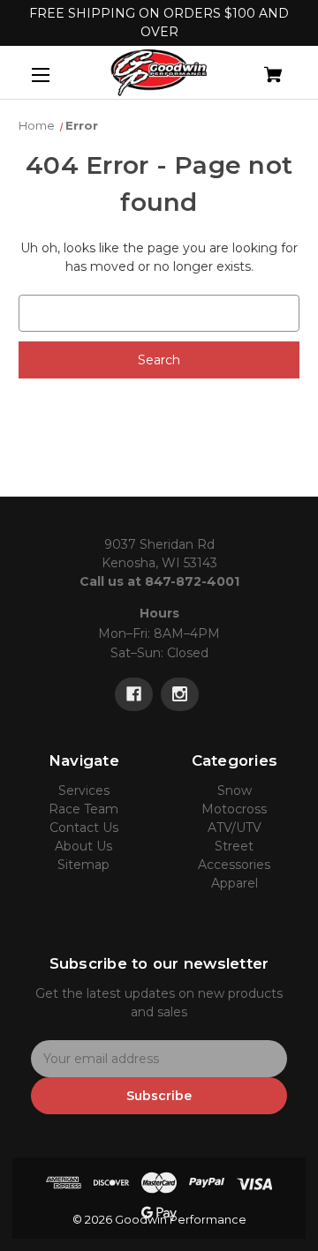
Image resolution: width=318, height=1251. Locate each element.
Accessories (234, 865)
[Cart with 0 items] (253, 67)
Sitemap (83, 865)
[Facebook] (134, 694)
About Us (83, 846)
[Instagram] (179, 694)
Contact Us (83, 827)
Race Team (83, 809)
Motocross (234, 809)
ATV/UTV (234, 827)
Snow (234, 790)
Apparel (234, 883)
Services (84, 790)
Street (234, 846)
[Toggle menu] (56, 74)
